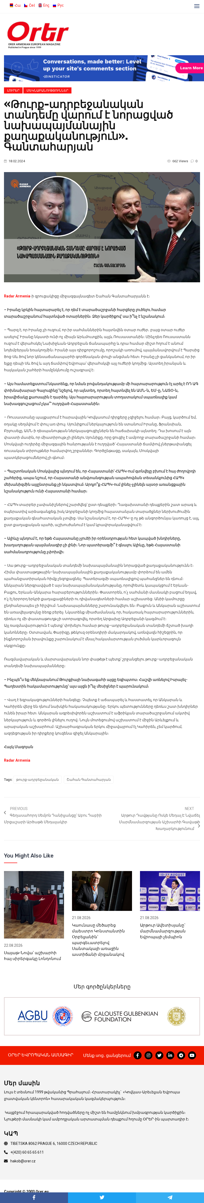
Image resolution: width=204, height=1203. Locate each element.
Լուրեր (13, 90)
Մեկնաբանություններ (47, 90)
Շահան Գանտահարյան (89, 780)
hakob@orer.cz (23, 1161)
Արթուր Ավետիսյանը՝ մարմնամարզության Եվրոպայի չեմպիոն (163, 931)
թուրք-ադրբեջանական (37, 780)
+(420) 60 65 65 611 (27, 1152)
